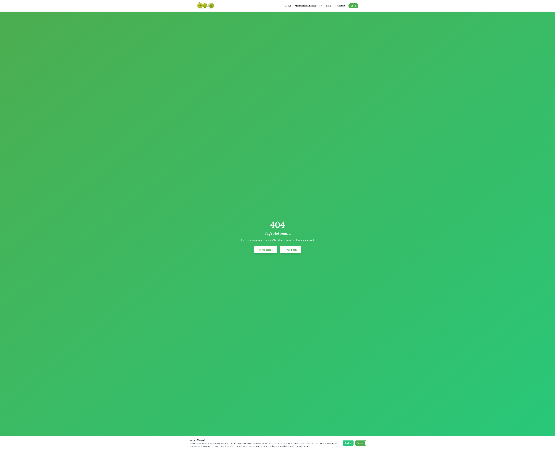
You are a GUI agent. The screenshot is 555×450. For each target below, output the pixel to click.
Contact (341, 5)
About (288, 5)
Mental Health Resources (307, 5)
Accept (360, 443)
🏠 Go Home (266, 249)
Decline (348, 443)
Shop (353, 5)
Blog (328, 5)
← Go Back (290, 249)
